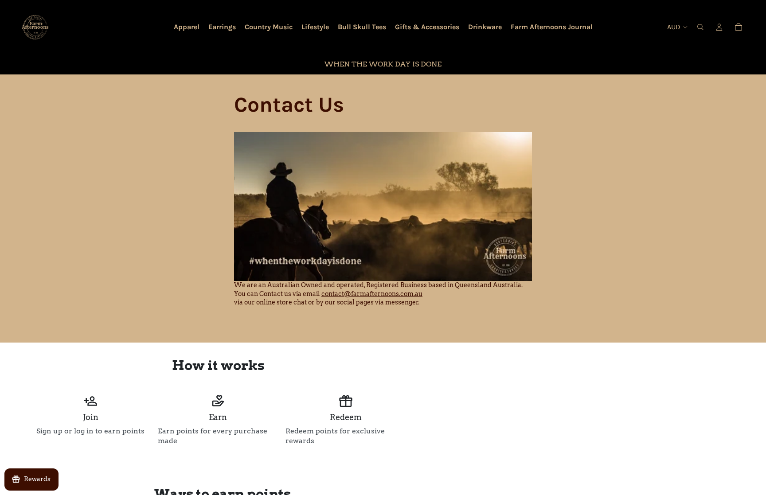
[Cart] (738, 27)
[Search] (700, 27)
